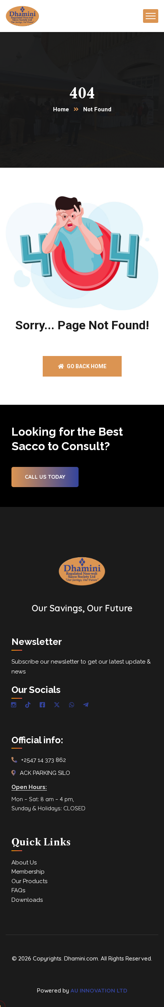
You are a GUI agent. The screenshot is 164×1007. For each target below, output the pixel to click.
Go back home (86, 366)
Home (61, 109)
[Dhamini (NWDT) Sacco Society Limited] (22, 16)
